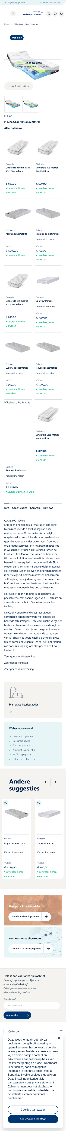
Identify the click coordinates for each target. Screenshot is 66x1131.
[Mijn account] (49, 14)
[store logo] (33, 13)
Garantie (35, 508)
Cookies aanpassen (33, 1109)
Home (7, 24)
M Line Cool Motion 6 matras (25, 24)
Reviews (48, 508)
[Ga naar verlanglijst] (55, 14)
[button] (46, 782)
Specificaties (19, 508)
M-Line (8, 116)
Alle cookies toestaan (33, 1119)
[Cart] (61, 14)
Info (6, 508)
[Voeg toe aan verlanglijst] (5, 803)
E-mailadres (9, 999)
